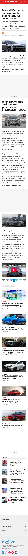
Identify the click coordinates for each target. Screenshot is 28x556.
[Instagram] (9, 552)
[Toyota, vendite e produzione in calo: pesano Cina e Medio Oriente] (4, 463)
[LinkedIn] (16, 552)
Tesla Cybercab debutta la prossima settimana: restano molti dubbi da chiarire (17, 481)
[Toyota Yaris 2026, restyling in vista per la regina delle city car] (14, 319)
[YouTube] (12, 552)
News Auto (4, 530)
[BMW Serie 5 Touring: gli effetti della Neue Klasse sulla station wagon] (4, 500)
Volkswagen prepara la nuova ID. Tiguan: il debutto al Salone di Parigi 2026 (18, 472)
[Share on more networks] (24, 280)
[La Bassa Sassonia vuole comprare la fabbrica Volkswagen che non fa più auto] (4, 490)
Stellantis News (6, 523)
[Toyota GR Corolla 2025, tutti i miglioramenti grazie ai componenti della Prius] (14, 391)
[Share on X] (3, 280)
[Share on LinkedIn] (12, 280)
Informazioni (5, 519)
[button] (3, 2)
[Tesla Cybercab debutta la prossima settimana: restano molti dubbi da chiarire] (4, 481)
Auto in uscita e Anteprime (8, 286)
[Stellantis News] (25, 523)
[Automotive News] (25, 527)
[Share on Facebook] (7, 280)
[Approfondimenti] (25, 534)
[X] (6, 552)
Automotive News (6, 526)
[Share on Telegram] (16, 280)
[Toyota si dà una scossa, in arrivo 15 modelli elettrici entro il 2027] (14, 415)
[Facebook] (3, 552)
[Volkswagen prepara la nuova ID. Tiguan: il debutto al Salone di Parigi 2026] (4, 472)
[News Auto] (25, 530)
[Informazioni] (25, 519)
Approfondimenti (6, 534)
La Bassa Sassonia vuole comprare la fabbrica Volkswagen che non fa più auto (17, 491)
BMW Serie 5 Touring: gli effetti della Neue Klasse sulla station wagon (18, 500)
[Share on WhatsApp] (20, 280)
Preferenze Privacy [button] (6, 548)
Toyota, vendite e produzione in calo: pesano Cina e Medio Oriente (17, 463)
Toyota (4, 301)
